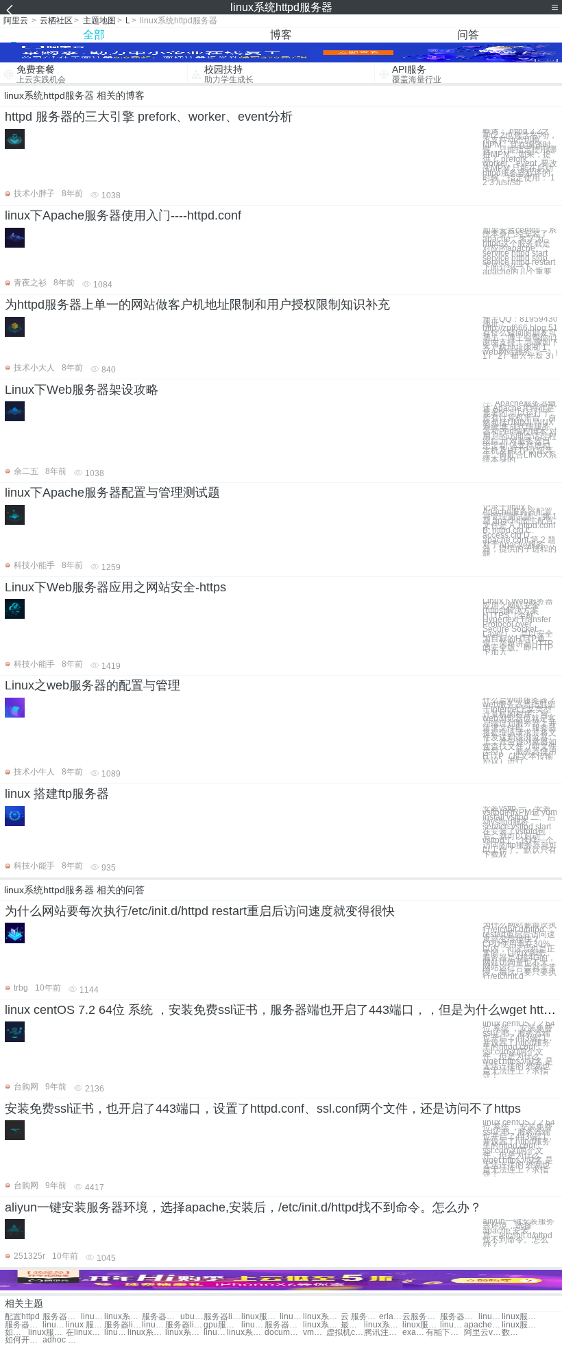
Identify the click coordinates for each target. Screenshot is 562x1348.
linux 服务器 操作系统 (153, 1325)
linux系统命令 (115, 1332)
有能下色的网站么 (444, 1332)
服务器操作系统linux (23, 1325)
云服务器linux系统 (421, 1317)
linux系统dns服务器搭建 (322, 1325)
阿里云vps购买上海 (483, 1332)
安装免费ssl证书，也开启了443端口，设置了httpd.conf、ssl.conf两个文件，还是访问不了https (263, 1108)
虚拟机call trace (345, 1332)
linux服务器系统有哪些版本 (421, 1325)
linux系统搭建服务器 (322, 1317)
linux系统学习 (146, 1332)
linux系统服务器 (92, 1317)
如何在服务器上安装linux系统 (16, 1332)
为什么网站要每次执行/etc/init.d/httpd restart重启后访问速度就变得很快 (200, 911)
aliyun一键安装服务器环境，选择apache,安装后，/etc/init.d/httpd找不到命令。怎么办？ (243, 1207)
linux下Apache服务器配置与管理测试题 (112, 492)
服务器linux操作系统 (123, 1325)
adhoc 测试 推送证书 (61, 1340)
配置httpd (22, 1317)
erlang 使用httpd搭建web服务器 (390, 1317)
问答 (468, 34)
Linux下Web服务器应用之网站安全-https (115, 587)
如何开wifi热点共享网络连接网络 (23, 1340)
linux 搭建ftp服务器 (57, 794)
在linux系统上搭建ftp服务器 (84, 1332)
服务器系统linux (61, 1317)
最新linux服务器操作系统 (352, 1325)
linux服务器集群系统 (260, 1317)
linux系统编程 (246, 1332)
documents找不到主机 (283, 1332)
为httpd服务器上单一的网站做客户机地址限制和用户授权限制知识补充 (197, 304)
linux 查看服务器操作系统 (451, 1325)
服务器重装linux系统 (459, 1317)
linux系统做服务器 (291, 1317)
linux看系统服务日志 (490, 1317)
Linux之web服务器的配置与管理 (92, 685)
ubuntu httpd (192, 1317)
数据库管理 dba (513, 1332)
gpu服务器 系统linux (222, 1325)
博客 (281, 34)
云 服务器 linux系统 (359, 1317)
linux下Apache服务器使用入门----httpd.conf (123, 215)
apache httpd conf (483, 1325)
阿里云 (15, 20)
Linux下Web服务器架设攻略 (81, 390)
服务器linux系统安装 (222, 1317)
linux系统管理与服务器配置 (253, 1325)
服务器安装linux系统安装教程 (283, 1325)
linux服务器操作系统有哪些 (520, 1325)
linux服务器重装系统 (520, 1317)
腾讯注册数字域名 (383, 1332)
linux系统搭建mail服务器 (383, 1325)
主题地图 (99, 20)
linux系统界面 (184, 1332)
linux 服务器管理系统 (84, 1325)
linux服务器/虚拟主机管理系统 (47, 1332)
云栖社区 (56, 20)
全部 (94, 34)
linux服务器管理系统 (54, 1325)
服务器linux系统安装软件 (184, 1325)
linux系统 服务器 (123, 1317)
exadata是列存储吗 (414, 1332)
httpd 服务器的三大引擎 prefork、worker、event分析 (149, 116)
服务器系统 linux (161, 1317)
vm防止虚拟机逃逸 (314, 1332)
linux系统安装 (215, 1332)
